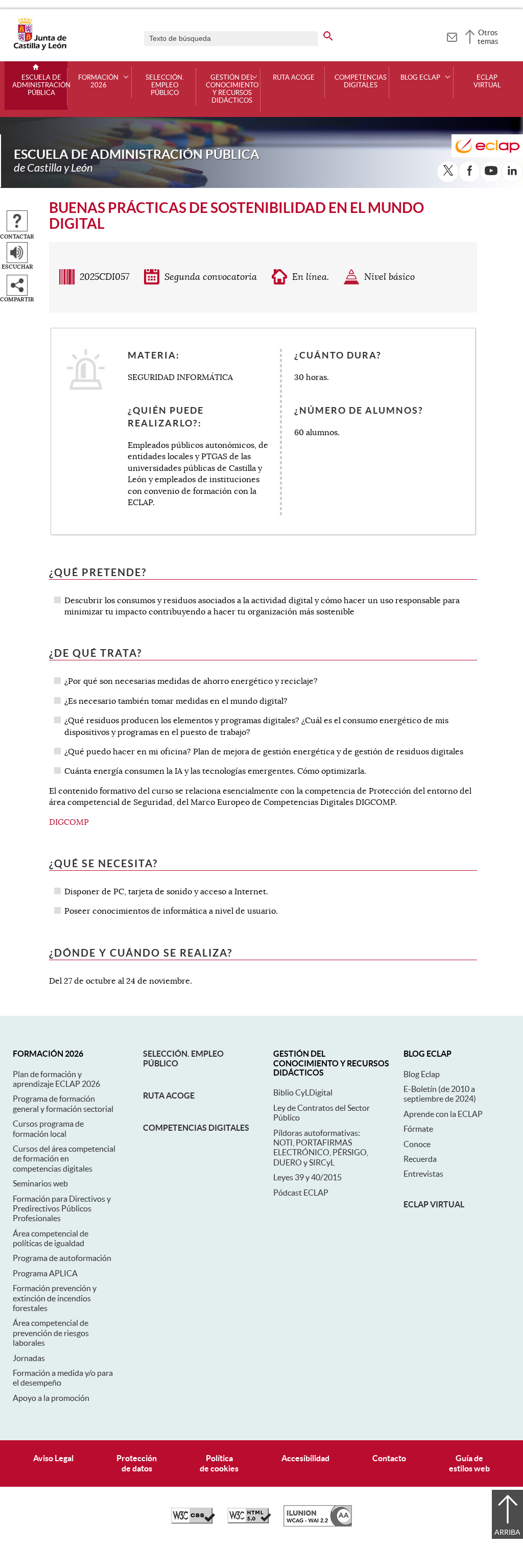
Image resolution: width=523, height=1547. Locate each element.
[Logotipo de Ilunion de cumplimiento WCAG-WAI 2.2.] (317, 1524)
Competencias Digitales (361, 81)
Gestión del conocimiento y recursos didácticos (232, 89)
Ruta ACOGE (169, 1095)
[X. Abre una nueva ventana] (448, 171)
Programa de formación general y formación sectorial (63, 1103)
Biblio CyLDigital (302, 1092)
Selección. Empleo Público (165, 85)
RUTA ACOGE (294, 77)
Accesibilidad (305, 1458)
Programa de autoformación (62, 1258)
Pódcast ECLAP (300, 1192)
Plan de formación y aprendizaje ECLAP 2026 (56, 1078)
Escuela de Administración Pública (41, 85)
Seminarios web (40, 1183)
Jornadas (29, 1358)
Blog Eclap (421, 1074)
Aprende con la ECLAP (443, 1113)
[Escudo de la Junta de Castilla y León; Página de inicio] (39, 48)
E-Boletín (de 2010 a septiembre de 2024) (439, 1093)
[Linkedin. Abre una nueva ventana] (512, 171)
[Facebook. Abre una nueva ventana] (469, 171)
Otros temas (488, 36)
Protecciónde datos (136, 1463)
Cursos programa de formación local (48, 1128)
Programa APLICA (45, 1273)
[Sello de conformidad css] (193, 1521)
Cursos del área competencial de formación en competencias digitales (64, 1158)
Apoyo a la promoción (51, 1397)
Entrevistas (423, 1173)
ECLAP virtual (487, 81)
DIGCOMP (69, 822)
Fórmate (418, 1128)
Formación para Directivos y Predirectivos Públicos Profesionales (62, 1208)
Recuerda (420, 1158)
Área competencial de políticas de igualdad (50, 1238)
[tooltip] (451, 35)
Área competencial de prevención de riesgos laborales (51, 1332)
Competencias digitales (196, 1127)
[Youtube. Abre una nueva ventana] (491, 171)
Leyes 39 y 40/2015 (307, 1177)
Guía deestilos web (469, 1463)
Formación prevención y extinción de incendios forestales (55, 1298)
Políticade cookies (219, 1463)
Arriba (507, 1532)
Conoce (417, 1144)
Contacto (389, 1458)
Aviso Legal (53, 1458)
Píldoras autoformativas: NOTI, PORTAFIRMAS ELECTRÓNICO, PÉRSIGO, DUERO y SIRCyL (320, 1147)
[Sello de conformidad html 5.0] (249, 1521)
